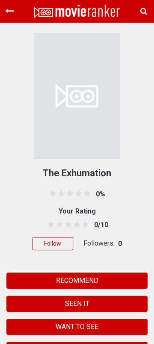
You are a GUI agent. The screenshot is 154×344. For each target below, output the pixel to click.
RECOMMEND (77, 280)
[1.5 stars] (58, 225)
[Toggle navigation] (9, 11)
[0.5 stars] (49, 225)
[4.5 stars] (84, 225)
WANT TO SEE (77, 327)
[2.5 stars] (66, 225)
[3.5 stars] (75, 225)
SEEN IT (77, 304)
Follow (52, 243)
